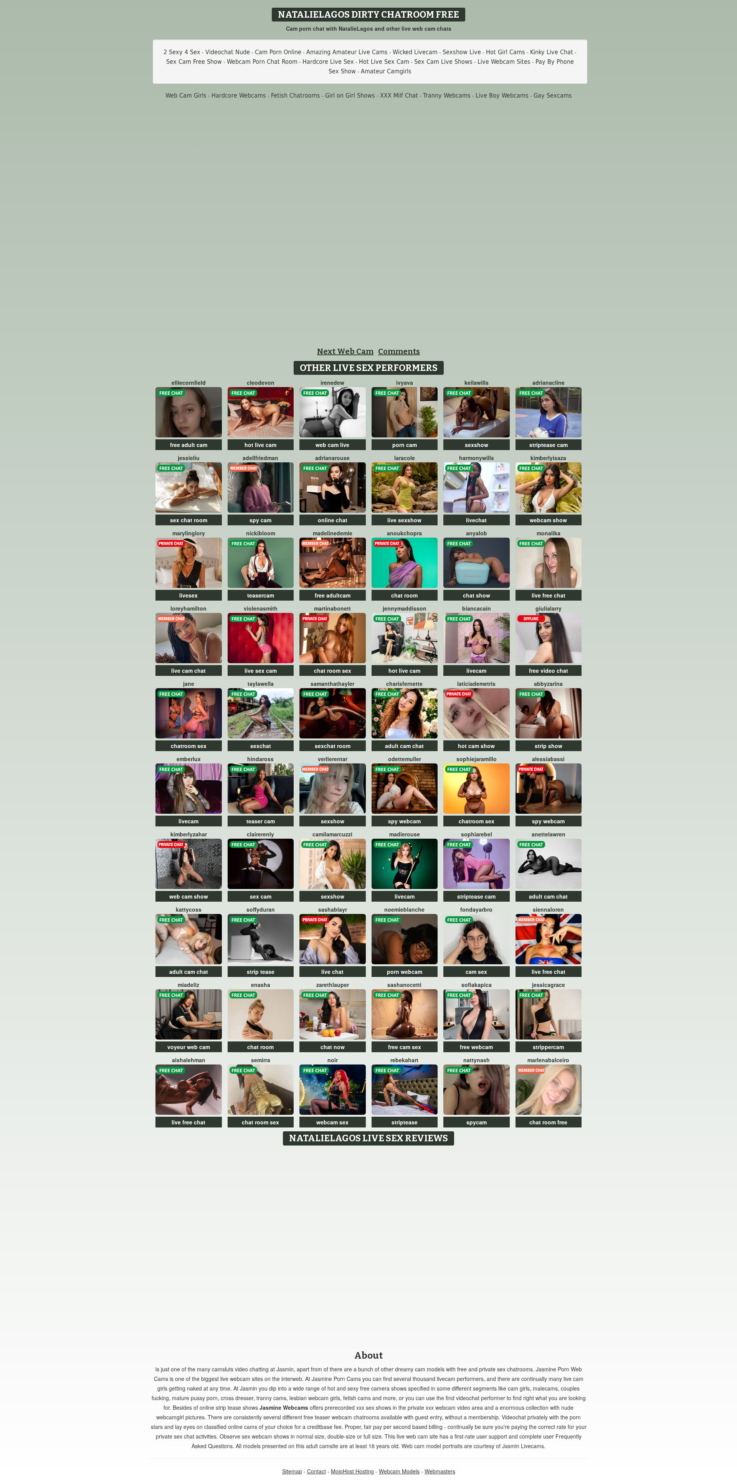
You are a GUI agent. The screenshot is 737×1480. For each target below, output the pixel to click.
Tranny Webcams (447, 95)
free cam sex (404, 1047)
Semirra (260, 1060)
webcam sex (332, 1122)
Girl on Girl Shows (350, 95)
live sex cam (261, 670)
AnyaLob (476, 533)
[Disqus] (369, 1245)
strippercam (548, 1047)
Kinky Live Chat (551, 52)
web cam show (188, 896)
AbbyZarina (548, 683)
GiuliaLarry (548, 608)
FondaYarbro (476, 909)
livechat (476, 520)
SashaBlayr (332, 909)
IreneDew (332, 382)
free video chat (548, 670)
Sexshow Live (462, 52)
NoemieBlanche (404, 909)
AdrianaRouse (332, 458)
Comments (399, 351)
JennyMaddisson (404, 608)
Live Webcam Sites (504, 61)
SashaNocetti (404, 984)
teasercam (260, 595)
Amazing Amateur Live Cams (347, 52)
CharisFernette (404, 683)
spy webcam (404, 821)
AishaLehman (188, 1060)
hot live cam (260, 445)
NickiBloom (260, 533)
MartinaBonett (332, 608)
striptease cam (548, 445)
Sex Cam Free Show (194, 61)
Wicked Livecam (415, 52)
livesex (188, 595)
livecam (476, 670)
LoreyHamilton (188, 608)
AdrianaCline (548, 382)
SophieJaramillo (476, 759)
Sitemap (292, 1471)
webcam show (548, 520)
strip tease (260, 971)
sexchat (260, 746)
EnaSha (260, 984)
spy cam (260, 520)
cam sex (476, 971)
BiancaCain (476, 608)
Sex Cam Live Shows (443, 61)
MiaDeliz (188, 984)
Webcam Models (399, 1471)
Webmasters (440, 1471)
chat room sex (332, 670)
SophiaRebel (476, 834)
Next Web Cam (345, 351)
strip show (548, 746)
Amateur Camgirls (386, 71)
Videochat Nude (227, 52)
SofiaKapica (476, 984)
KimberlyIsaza (548, 458)
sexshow (476, 445)
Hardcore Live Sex (328, 61)
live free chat (548, 595)
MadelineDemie (332, 533)
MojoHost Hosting (352, 1471)
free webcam (476, 1047)
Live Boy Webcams (502, 95)
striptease (405, 1122)
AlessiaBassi (548, 759)
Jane (188, 683)
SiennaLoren (548, 909)
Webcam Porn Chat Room (262, 61)
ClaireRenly (260, 834)
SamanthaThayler (332, 683)
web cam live (332, 445)
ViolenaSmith (261, 608)
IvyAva (404, 382)
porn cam (404, 445)
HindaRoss (260, 759)
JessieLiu (189, 458)
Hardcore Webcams (239, 95)
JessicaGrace (548, 984)
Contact (316, 1471)
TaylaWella (261, 683)
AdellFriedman (260, 458)
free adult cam (188, 445)
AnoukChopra (404, 533)
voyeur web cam (188, 1047)
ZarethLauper (332, 984)
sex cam (260, 896)
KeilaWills (476, 382)
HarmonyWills (476, 458)
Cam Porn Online (278, 52)
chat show (476, 595)
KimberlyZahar (188, 834)
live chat (332, 971)
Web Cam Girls (186, 95)
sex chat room (188, 520)
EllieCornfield (189, 382)
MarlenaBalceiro (548, 1060)
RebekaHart (404, 1060)
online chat (332, 520)
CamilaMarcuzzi (332, 834)
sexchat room (332, 746)
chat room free (548, 1122)
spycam (476, 1122)
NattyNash (476, 1060)
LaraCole (404, 458)
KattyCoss (189, 909)
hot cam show (476, 746)
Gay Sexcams (553, 95)
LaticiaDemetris (476, 683)
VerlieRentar (332, 759)
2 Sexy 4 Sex (182, 52)
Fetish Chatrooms (295, 95)
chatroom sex (189, 746)
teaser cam (260, 821)
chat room (404, 595)
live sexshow (404, 520)
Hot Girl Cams (505, 52)
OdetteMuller (404, 759)
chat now (333, 1047)
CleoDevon (260, 382)
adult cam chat (404, 746)
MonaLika (548, 533)
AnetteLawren (548, 834)
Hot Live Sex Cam (384, 61)
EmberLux (189, 759)
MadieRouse (404, 834)
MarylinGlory (188, 533)
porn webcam (404, 971)
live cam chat (188, 670)
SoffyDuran (260, 909)
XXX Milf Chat (399, 95)
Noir (332, 1060)
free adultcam (332, 595)
